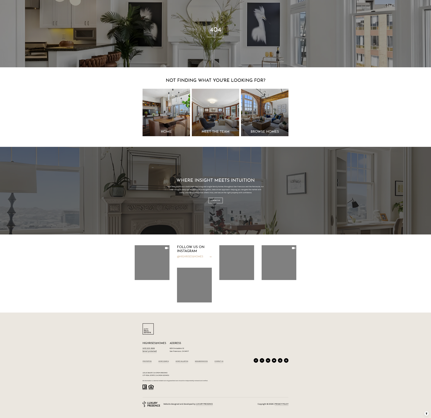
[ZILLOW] (280, 360)
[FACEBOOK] (256, 360)
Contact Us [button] (215, 200)
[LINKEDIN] (268, 360)
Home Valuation (182, 361)
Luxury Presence (204, 404)
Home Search (163, 361)
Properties (147, 361)
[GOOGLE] (286, 360)
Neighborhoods (201, 361)
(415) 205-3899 (149, 348)
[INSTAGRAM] (262, 360)
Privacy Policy (281, 404)
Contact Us (218, 361)
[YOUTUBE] (274, 360)
